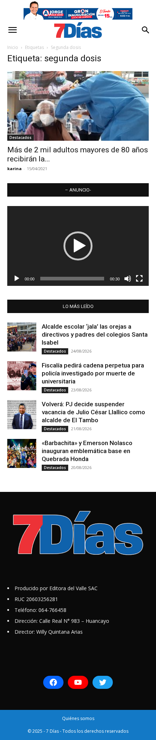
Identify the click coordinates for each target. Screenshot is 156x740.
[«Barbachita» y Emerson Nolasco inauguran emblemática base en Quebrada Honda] (21, 453)
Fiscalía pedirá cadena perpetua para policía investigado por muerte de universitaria (93, 373)
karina (14, 168)
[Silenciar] (127, 278)
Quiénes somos (78, 718)
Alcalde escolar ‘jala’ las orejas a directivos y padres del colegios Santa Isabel (95, 334)
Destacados (20, 137)
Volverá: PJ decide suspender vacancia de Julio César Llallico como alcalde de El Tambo (93, 412)
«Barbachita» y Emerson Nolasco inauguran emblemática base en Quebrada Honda (87, 450)
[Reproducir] (16, 278)
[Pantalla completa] (139, 278)
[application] (78, 245)
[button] (12, 30)
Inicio (12, 47)
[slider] (72, 278)
